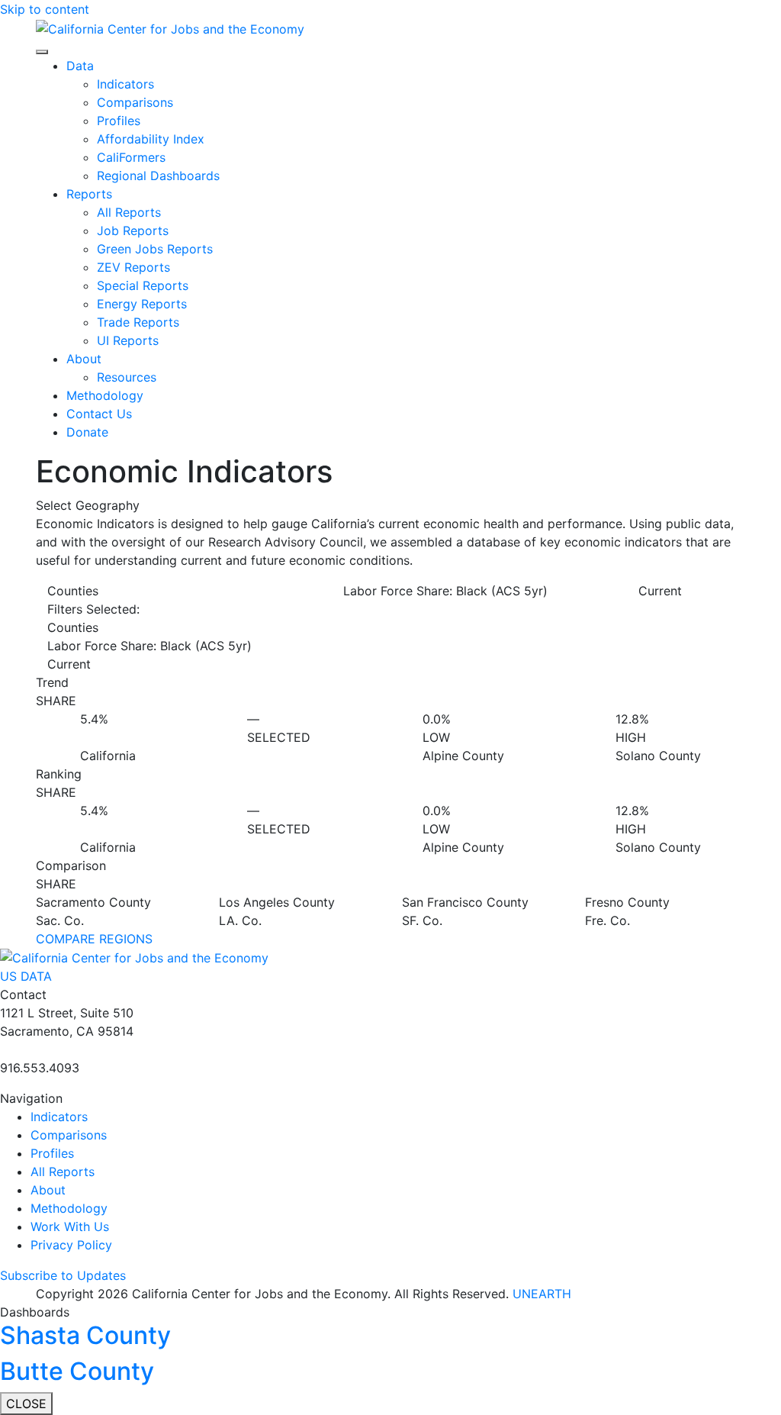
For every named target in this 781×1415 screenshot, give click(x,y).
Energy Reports (142, 303)
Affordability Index (150, 139)
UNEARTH (542, 1293)
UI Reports (128, 340)
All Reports (129, 212)
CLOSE (26, 1403)
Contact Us (99, 413)
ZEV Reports (133, 267)
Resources (126, 377)
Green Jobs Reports (155, 248)
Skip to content (44, 9)
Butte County (77, 1371)
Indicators (125, 84)
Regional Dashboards (158, 175)
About (83, 358)
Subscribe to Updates (63, 1275)
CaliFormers (131, 157)
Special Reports (142, 285)
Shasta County (85, 1335)
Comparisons (135, 102)
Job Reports (133, 230)
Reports (89, 193)
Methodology (104, 395)
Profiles (118, 120)
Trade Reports (138, 322)
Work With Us (70, 1226)
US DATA (26, 976)
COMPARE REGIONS (94, 938)
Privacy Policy (71, 1244)
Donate (87, 432)
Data (80, 65)
